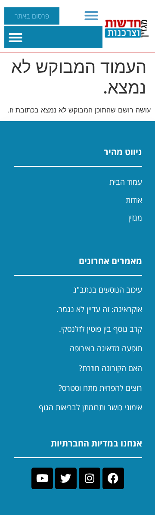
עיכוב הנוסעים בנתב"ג (107, 289)
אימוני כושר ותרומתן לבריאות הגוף (90, 407)
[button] (91, 15)
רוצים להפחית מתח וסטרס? (100, 388)
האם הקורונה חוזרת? (110, 368)
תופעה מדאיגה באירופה (106, 348)
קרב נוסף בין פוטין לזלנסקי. (100, 329)
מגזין (135, 217)
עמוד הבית (125, 182)
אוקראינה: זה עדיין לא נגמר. (99, 309)
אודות (134, 200)
